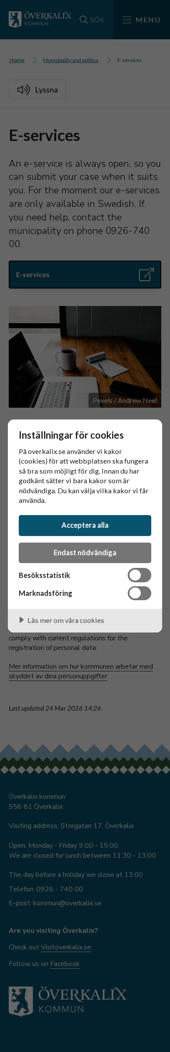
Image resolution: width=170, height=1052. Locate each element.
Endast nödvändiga (85, 552)
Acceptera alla (85, 525)
